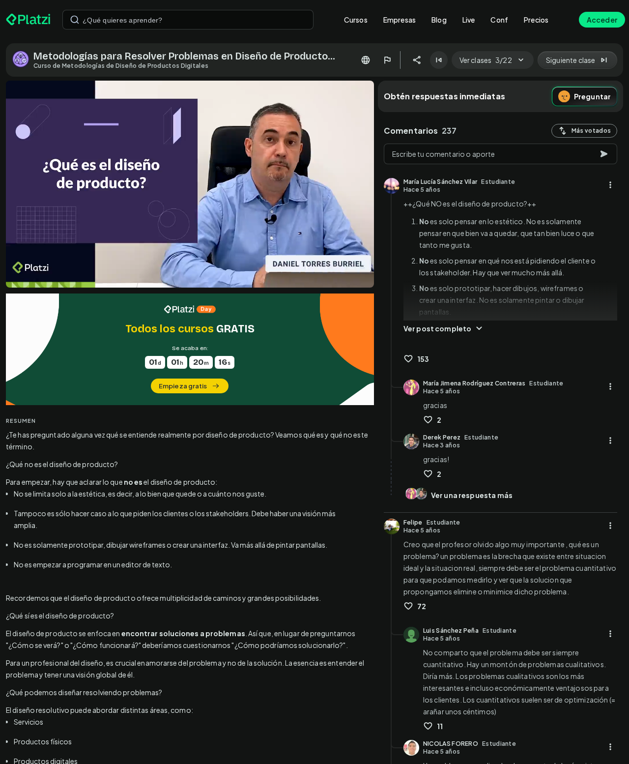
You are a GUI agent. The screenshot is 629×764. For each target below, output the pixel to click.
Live (468, 19)
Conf (499, 19)
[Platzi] (28, 20)
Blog (439, 19)
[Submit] (75, 20)
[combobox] (188, 19)
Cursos (356, 19)
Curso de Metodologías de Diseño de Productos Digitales (120, 65)
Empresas (399, 19)
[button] (190, 349)
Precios (536, 19)
